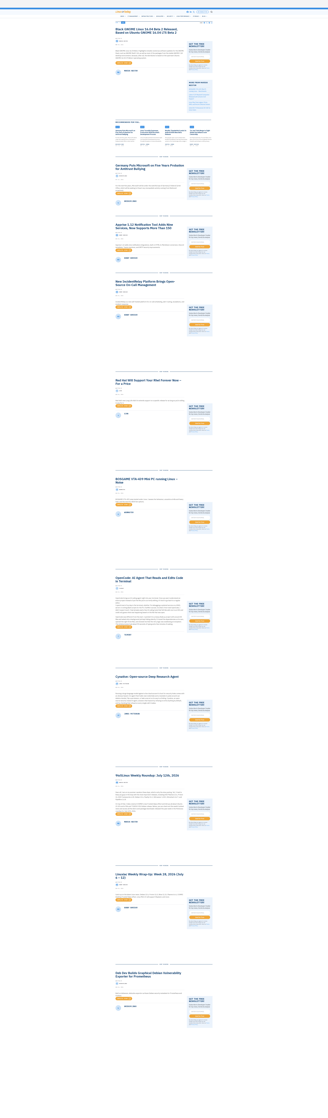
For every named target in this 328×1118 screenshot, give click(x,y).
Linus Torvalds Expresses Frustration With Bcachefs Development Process (149, 132)
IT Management (133, 16)
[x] (194, 12)
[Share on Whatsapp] (212, 23)
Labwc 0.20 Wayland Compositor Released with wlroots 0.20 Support (199, 97)
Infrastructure (147, 16)
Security (170, 16)
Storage (196, 16)
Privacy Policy (194, 69)
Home (116, 22)
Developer (159, 16)
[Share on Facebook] (204, 23)
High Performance (183, 16)
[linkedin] (191, 12)
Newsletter (203, 11)
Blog (203, 16)
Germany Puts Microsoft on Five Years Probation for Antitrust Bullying (125, 132)
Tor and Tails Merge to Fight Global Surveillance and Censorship (200, 132)
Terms (207, 68)
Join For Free (199, 61)
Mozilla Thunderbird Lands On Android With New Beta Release (175, 132)
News (122, 16)
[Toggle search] (211, 12)
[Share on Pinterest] (209, 23)
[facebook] (188, 12)
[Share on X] (207, 23)
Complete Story (122, 63)
